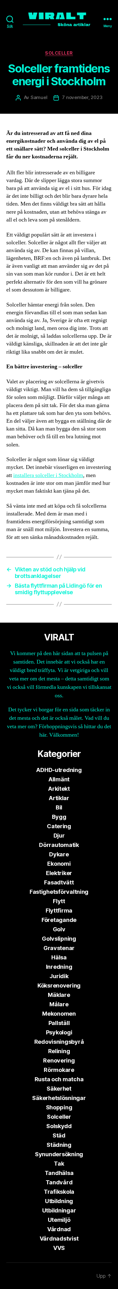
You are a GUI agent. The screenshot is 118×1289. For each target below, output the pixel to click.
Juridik (58, 976)
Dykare (59, 854)
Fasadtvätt (59, 882)
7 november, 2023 (82, 97)
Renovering (59, 1060)
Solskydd (59, 1126)
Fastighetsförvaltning (59, 891)
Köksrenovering (59, 985)
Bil (59, 807)
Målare (58, 1004)
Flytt (59, 901)
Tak (59, 1163)
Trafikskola (59, 1191)
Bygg (59, 817)
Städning (59, 1145)
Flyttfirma (59, 910)
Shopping (59, 1107)
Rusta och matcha (59, 1079)
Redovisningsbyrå (59, 1041)
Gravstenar (59, 948)
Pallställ (59, 1023)
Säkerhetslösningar (59, 1098)
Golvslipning (59, 938)
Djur (59, 835)
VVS (59, 1248)
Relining (59, 1051)
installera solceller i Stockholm (48, 475)
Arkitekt (59, 788)
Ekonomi (58, 863)
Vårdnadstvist (59, 1238)
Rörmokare (59, 1070)
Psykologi (59, 1032)
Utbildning (59, 1201)
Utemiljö (59, 1220)
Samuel (39, 97)
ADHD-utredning (58, 770)
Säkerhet (59, 1088)
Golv (59, 929)
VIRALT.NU (38, 1276)
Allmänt (59, 779)
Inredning (59, 966)
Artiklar (59, 798)
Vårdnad (59, 1229)
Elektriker (59, 873)
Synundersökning (59, 1154)
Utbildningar (59, 1210)
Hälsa (59, 957)
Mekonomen (59, 1013)
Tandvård (59, 1182)
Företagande (59, 920)
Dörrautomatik (59, 845)
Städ (59, 1135)
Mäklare (59, 995)
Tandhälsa (59, 1173)
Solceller (59, 53)
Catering (59, 826)
